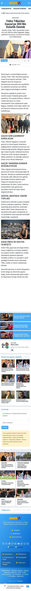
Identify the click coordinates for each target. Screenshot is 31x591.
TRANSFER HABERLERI (10, 572)
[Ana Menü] (2, 3)
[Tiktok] (21, 543)
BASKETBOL (20, 576)
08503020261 (16, 533)
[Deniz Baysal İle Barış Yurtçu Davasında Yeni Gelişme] (8, 363)
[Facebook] (3, 543)
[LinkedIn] (15, 543)
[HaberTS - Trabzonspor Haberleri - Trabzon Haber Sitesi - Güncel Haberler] (15, 3)
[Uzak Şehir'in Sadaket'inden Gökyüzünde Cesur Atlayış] (23, 378)
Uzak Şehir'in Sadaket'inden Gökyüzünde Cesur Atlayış (21, 385)
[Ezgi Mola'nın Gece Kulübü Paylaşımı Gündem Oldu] (8, 394)
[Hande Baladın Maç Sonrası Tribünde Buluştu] (7, 493)
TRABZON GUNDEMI (19, 8)
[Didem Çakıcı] (5, 346)
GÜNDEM (26, 571)
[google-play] (19, 547)
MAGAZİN (15, 18)
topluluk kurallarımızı (17, 433)
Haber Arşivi (21, 562)
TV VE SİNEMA (11, 576)
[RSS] (27, 543)
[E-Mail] (12, 350)
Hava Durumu (8, 554)
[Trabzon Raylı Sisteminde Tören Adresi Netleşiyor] (23, 456)
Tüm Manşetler (22, 557)
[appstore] (11, 547)
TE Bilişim (20, 581)
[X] (6, 543)
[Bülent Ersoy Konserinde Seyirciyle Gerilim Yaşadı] (23, 363)
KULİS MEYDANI (6, 574)
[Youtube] (18, 543)
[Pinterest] (9, 543)
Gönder (5, 427)
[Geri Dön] (4, 585)
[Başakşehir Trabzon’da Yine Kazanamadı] (7, 474)
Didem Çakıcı (15, 345)
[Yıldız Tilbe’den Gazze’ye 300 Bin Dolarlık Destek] (15, 49)
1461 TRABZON (16, 574)
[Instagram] (12, 543)
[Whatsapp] (24, 543)
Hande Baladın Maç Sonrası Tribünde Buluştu (6, 502)
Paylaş (5, 60)
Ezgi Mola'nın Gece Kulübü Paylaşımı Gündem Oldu (6, 401)
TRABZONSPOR (6, 8)
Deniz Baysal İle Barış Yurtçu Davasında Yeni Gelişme (7, 370)
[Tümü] (29, 510)
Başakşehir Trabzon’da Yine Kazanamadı (7, 483)
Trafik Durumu (22, 554)
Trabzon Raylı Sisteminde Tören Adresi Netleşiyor (15, 13)
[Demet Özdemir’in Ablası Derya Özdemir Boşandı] (8, 378)
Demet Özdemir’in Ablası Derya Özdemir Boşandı (7, 384)
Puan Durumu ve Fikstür (7, 558)
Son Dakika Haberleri (6, 563)
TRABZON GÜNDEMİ (23, 463)
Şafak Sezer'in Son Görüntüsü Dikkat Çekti (22, 400)
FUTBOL (3, 481)
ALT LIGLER (25, 574)
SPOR (3, 499)
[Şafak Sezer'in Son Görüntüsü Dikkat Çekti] (23, 394)
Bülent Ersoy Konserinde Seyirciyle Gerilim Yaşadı (22, 369)
